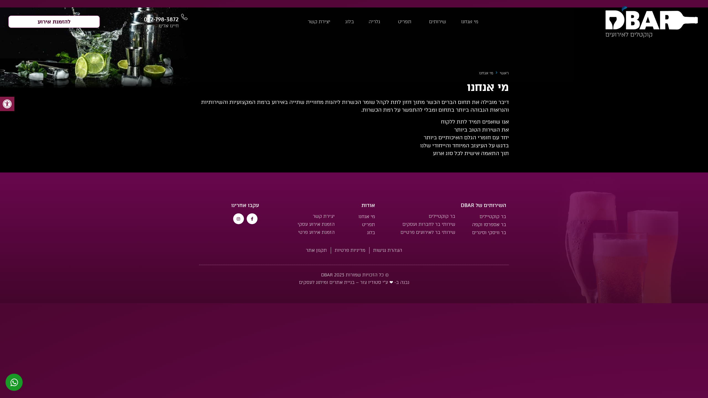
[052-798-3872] (184, 17)
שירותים (437, 21)
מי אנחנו (469, 21)
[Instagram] (238, 218)
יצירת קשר (319, 21)
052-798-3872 (161, 19)
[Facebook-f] (252, 218)
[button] (7, 104)
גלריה (374, 21)
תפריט (404, 21)
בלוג (349, 21)
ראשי (504, 73)
